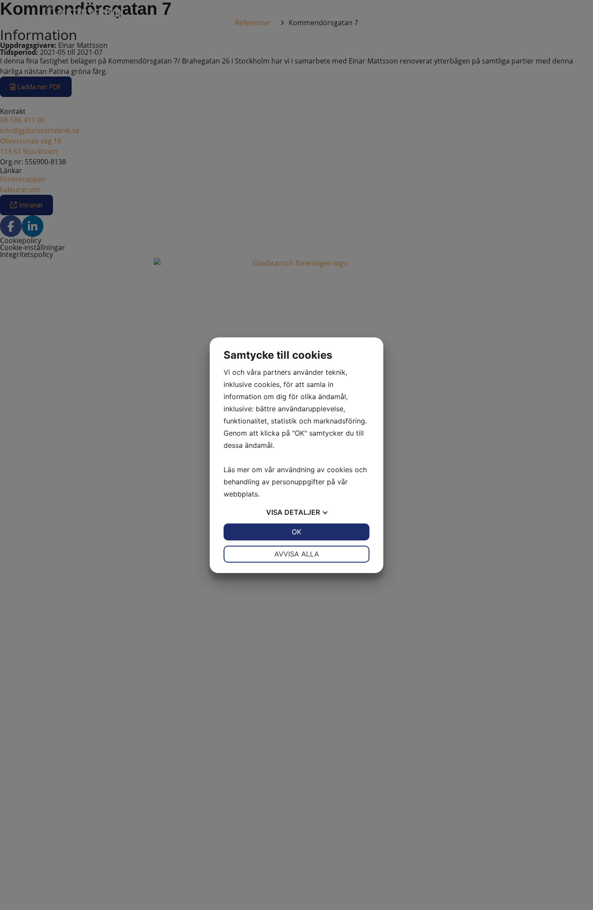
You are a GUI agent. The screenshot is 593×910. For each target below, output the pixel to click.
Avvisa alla (296, 554)
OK (296, 531)
